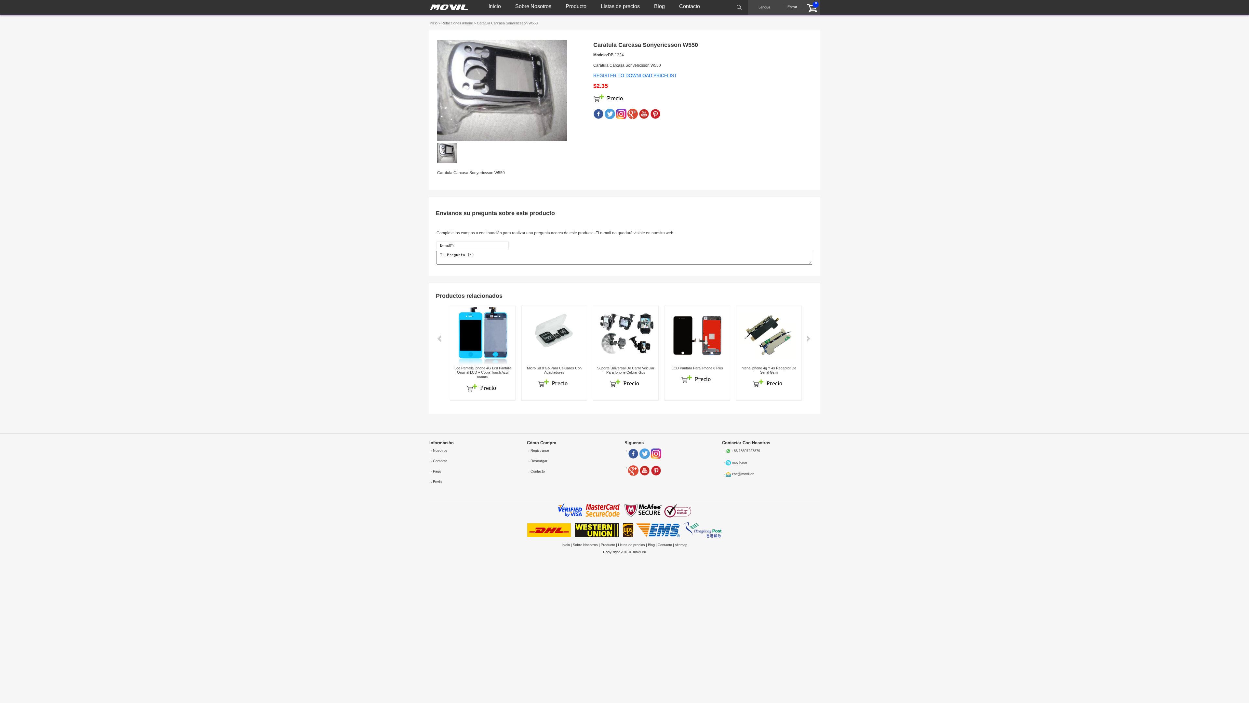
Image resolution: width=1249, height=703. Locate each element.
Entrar (792, 7)
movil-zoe (739, 462)
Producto (576, 6)
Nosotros (440, 450)
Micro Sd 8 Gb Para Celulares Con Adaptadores (554, 370)
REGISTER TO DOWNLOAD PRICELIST (635, 75)
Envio (437, 482)
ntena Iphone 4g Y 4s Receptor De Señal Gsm (769, 370)
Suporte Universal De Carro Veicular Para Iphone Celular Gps (625, 370)
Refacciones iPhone (457, 23)
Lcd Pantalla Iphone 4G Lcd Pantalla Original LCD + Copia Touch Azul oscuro (482, 372)
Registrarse (539, 450)
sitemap (681, 545)
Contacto (689, 6)
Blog (659, 6)
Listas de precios (620, 6)
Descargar (538, 461)
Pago (437, 471)
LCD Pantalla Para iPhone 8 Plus (697, 368)
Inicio (495, 6)
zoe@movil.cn (743, 474)
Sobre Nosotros (533, 6)
